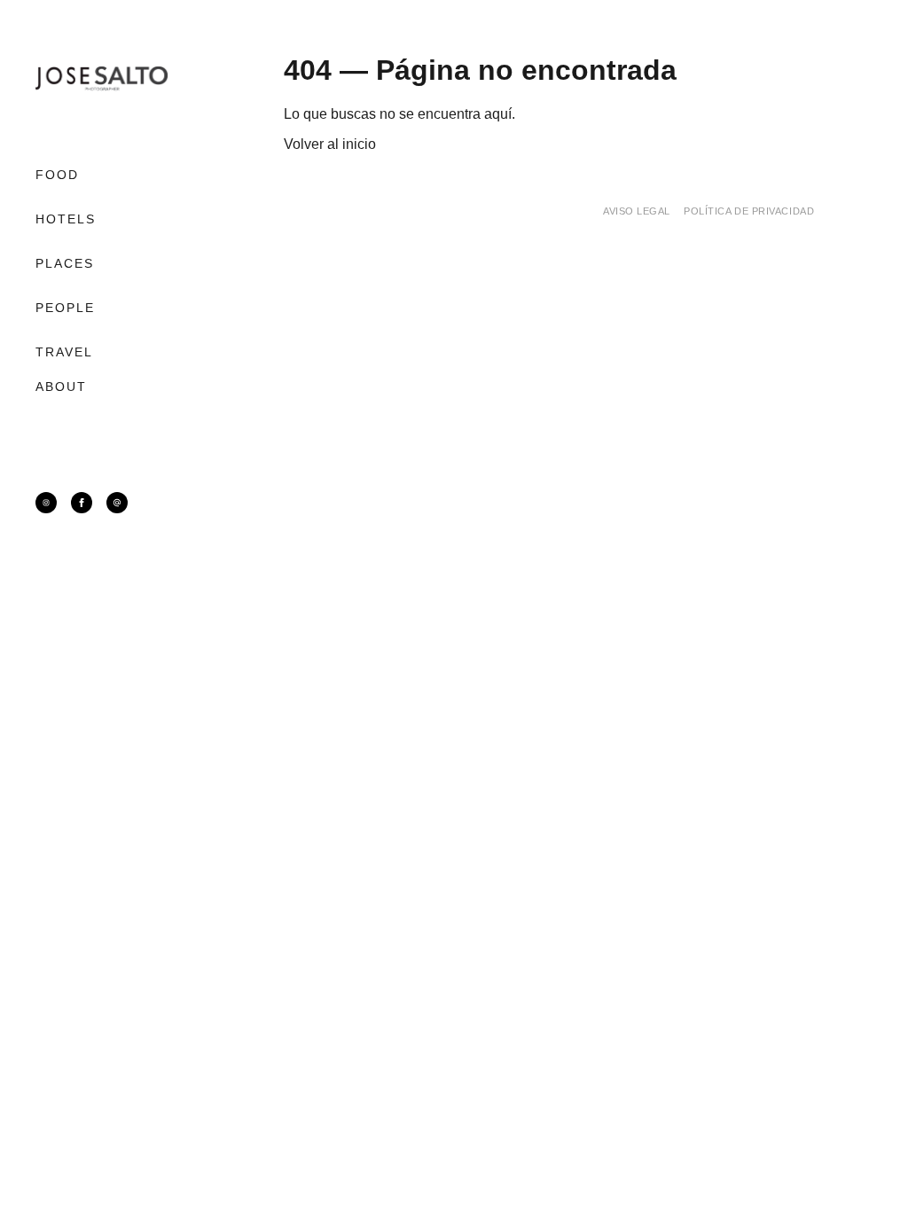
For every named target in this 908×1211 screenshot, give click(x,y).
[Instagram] (46, 502)
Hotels (66, 219)
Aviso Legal (636, 211)
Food (57, 175)
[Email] (117, 502)
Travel (64, 352)
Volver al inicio (330, 144)
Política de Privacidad (749, 211)
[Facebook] (81, 502)
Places (65, 263)
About (61, 386)
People (65, 308)
